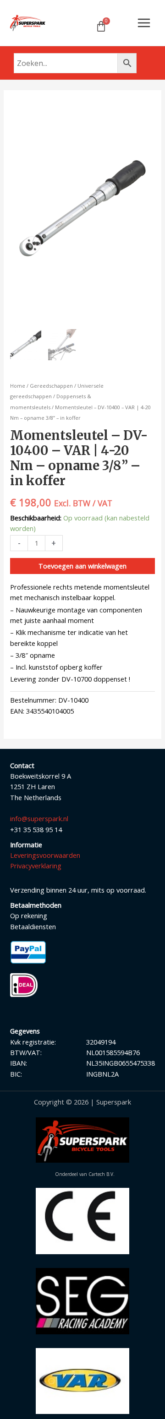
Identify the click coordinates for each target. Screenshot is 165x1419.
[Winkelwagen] (101, 26)
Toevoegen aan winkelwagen (82, 565)
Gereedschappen (51, 385)
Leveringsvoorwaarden (45, 855)
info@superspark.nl (39, 818)
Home (17, 385)
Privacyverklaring (35, 865)
